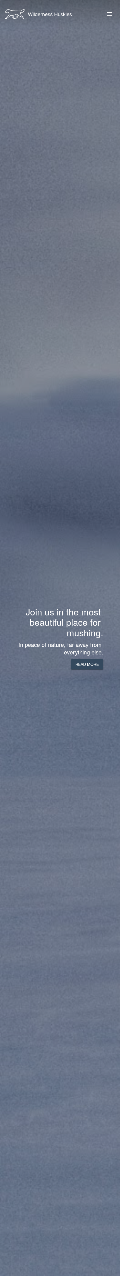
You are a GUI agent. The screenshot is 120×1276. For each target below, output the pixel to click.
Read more (87, 664)
